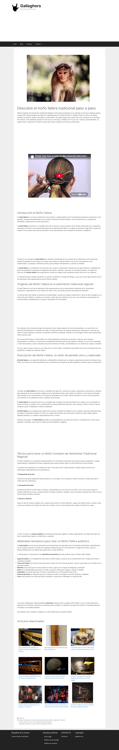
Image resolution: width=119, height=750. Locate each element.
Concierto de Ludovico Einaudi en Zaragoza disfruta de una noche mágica (81, 678)
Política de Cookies (50, 743)
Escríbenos (64, 736)
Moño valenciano (54, 720)
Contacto (29, 44)
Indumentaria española (37, 720)
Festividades (26, 720)
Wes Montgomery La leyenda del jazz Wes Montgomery (56, 648)
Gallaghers (30, 5)
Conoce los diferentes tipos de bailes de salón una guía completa (82, 706)
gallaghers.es (79, 736)
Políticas (38, 44)
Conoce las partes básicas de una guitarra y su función (29, 706)
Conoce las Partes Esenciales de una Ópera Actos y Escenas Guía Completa (56, 706)
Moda (47, 720)
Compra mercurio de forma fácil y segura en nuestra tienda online (55, 677)
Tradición (62, 720)
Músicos (21, 718)
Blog (21, 44)
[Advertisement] (59, 27)
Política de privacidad (51, 740)
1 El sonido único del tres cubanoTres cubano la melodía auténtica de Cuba (82, 648)
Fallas (20, 720)
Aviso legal (47, 736)
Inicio (15, 44)
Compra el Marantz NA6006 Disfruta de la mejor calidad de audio (30, 677)
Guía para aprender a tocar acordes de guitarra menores (35, 723)
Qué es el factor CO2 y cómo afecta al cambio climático (35, 722)
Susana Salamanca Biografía (20, 736)
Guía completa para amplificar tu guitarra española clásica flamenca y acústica (30, 649)
